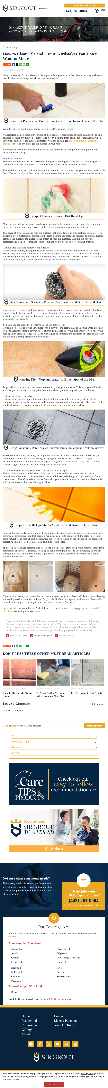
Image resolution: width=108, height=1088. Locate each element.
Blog (14, 47)
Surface (16, 752)
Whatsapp (20, 64)
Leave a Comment (16, 703)
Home (6, 47)
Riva (59, 967)
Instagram (31, 1044)
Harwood (16, 967)
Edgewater (62, 953)
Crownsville (17, 962)
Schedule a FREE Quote (84, 5)
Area (14, 735)
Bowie (14, 992)
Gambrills (62, 962)
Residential (29, 1020)
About (26, 1034)
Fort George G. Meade (68, 957)
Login (5, 726)
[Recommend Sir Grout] (54, 830)
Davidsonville (64, 948)
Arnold (14, 953)
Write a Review (75, 1044)
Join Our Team (64, 1025)
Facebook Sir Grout (18, 636)
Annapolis (16, 948)
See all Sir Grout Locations (57, 999)
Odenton (15, 976)
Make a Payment (65, 1020)
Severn (60, 972)
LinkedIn (66, 1044)
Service (15, 747)
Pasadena (16, 981)
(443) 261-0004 (75, 11)
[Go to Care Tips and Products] (54, 784)
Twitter (17, 64)
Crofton (15, 957)
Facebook (13, 64)
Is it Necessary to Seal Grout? (86, 693)
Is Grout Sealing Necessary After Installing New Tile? (51, 694)
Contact (59, 1016)
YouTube (57, 1044)
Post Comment (94, 726)
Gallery (27, 1029)
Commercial (30, 1025)
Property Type (20, 741)
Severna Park (63, 976)
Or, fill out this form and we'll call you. (84, 905)
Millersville (17, 972)
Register (15, 726)
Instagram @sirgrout (43, 636)
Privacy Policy (88, 1073)
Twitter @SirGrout (67, 636)
